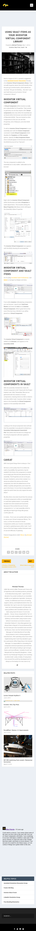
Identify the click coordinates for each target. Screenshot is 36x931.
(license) (6, 537)
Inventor (11, 47)
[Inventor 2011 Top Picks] (18, 701)
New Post (17, 47)
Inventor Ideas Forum (10, 892)
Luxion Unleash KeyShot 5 (12, 695)
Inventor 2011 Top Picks (11, 704)
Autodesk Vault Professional (19, 277)
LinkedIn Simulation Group (12, 897)
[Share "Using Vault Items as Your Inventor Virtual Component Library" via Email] (28, 552)
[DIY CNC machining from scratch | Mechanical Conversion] (18, 746)
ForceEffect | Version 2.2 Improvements (16, 730)
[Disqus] (18, 798)
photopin (29, 535)
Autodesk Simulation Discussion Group (15, 883)
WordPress (30, 926)
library (22, 535)
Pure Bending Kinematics (11, 902)
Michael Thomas (17, 45)
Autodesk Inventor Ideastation (16, 81)
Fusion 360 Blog (9, 888)
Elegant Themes (14, 926)
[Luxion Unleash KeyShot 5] (18, 685)
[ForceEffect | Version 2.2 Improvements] (18, 718)
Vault (22, 47)
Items (5, 280)
